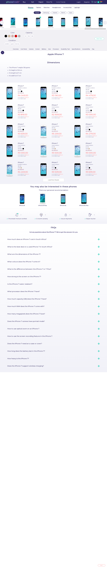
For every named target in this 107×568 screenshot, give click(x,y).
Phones (30, 7)
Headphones (56, 7)
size (49, 49)
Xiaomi (63, 12)
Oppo (70, 12)
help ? (101, 565)
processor (56, 49)
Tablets (38, 7)
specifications (76, 49)
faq (93, 49)
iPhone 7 (21, 86)
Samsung (46, 12)
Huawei (55, 12)
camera (31, 49)
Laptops (77, 7)
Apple (37, 12)
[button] (13, 2)
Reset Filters (99, 38)
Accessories (67, 7)
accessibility (86, 49)
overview (16, 49)
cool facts (24, 49)
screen (37, 49)
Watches (47, 7)
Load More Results (53, 180)
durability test (65, 49)
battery (44, 49)
